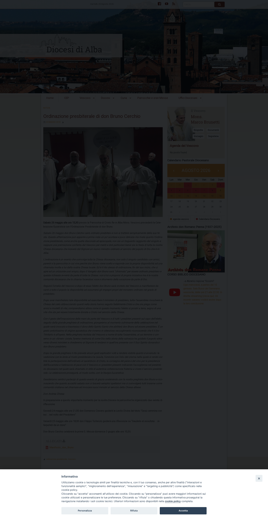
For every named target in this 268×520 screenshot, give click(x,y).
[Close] (259, 478)
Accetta (183, 510)
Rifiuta (134, 510)
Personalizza (85, 510)
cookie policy (173, 501)
